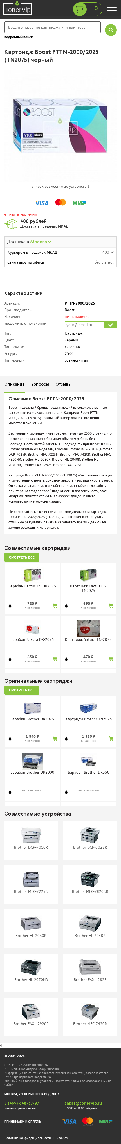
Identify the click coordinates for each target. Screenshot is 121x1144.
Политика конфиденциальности (27, 1138)
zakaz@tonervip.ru (83, 1104)
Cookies (62, 1138)
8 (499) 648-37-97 (21, 1104)
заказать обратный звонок (20, 1108)
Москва (39, 242)
